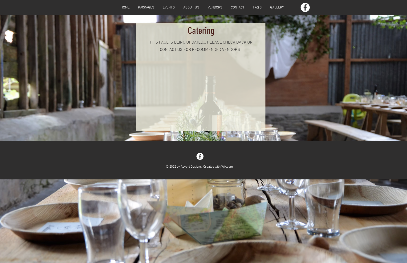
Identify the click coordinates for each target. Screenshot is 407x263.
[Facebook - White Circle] (305, 7)
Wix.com (227, 167)
